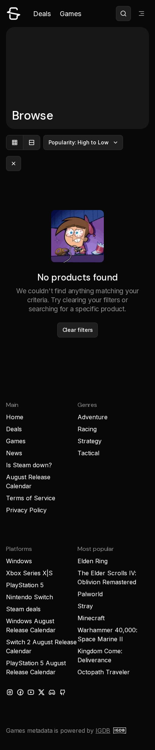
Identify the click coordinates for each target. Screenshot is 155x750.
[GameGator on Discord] (52, 692)
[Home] (13, 13)
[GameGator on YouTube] (31, 692)
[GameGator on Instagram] (10, 692)
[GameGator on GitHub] (62, 692)
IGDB (103, 730)
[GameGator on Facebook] (20, 692)
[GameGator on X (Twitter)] (41, 692)
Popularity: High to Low (79, 142)
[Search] (123, 13)
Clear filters (77, 330)
